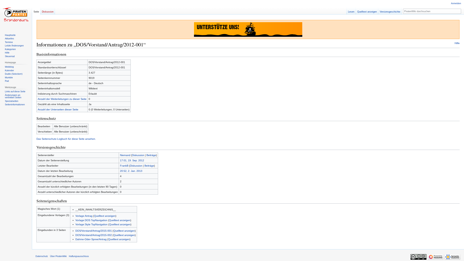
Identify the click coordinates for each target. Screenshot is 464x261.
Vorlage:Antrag (83, 215)
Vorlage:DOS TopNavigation (91, 220)
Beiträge (151, 155)
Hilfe (457, 43)
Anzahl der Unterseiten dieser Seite (58, 109)
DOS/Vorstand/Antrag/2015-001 (93, 230)
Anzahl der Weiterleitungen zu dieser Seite (62, 99)
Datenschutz (42, 256)
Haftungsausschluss (79, 256)
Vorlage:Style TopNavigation (91, 224)
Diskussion (138, 155)
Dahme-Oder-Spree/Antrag (91, 239)
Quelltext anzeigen (104, 215)
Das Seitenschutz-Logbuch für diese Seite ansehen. (66, 138)
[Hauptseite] (15, 14)
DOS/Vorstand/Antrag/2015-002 (93, 235)
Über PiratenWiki (58, 256)
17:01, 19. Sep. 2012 (132, 160)
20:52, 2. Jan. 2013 (131, 170)
